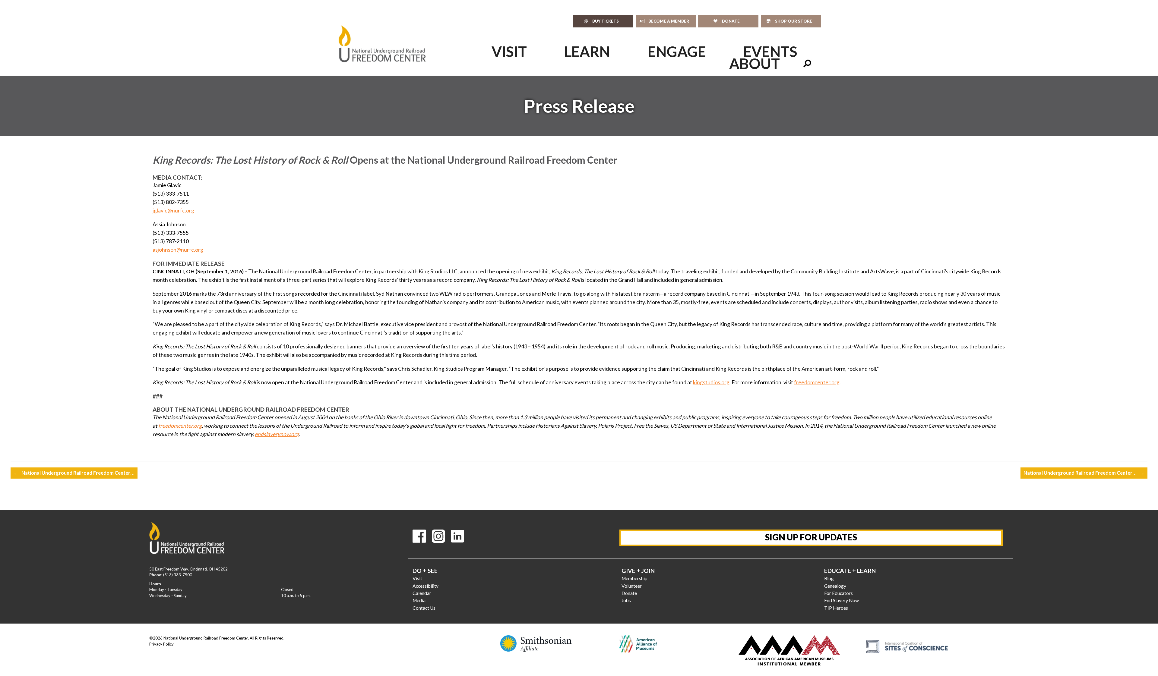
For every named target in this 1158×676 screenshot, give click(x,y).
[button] (807, 63)
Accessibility (425, 586)
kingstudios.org (711, 382)
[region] (579, 106)
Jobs (626, 600)
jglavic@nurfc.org (173, 210)
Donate (629, 593)
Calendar (422, 593)
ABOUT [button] (754, 64)
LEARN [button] (587, 52)
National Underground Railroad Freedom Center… (74, 473)
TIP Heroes (836, 608)
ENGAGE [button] (677, 52)
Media (419, 600)
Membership (634, 578)
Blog (829, 578)
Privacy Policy (161, 644)
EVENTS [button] (770, 52)
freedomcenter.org (817, 382)
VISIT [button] (509, 52)
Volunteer (632, 586)
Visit (417, 578)
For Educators (838, 593)
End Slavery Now (841, 600)
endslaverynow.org (277, 434)
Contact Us (424, 608)
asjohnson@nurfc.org (178, 250)
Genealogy (835, 586)
